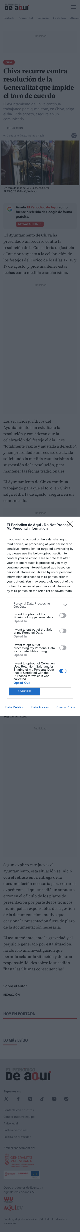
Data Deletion (14, 707)
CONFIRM (24, 691)
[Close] (71, 525)
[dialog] (40, 616)
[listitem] (40, 605)
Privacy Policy (65, 707)
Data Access (40, 707)
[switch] (62, 615)
